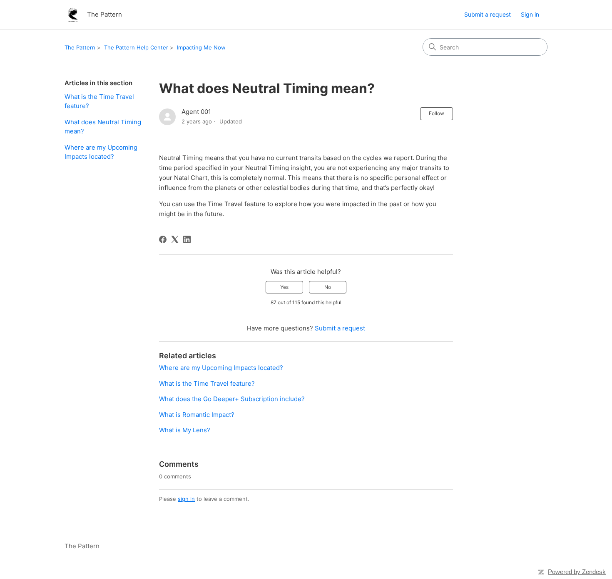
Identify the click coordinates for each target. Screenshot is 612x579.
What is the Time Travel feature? (99, 101)
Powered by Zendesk (577, 571)
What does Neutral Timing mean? (103, 127)
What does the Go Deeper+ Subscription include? (232, 399)
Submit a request (487, 14)
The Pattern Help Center (136, 47)
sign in (186, 498)
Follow (436, 113)
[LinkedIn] (187, 239)
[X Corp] (175, 239)
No (327, 287)
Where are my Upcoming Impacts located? (101, 152)
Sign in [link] (530, 14)
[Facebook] (163, 239)
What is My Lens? (184, 430)
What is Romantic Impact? (196, 415)
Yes (284, 287)
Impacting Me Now (201, 47)
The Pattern (80, 47)
